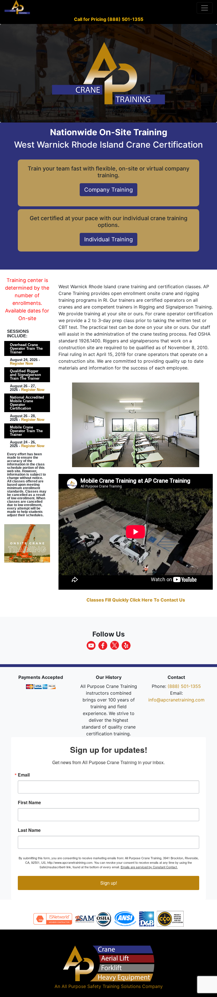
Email (24, 775)
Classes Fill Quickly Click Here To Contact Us (135, 600)
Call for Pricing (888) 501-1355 (108, 19)
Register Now (21, 363)
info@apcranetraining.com (176, 700)
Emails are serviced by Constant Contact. (149, 867)
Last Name (29, 830)
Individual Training (108, 239)
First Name (29, 802)
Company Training (108, 189)
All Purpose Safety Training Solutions (101, 986)
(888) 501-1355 (184, 686)
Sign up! (108, 883)
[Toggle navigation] (204, 8)
